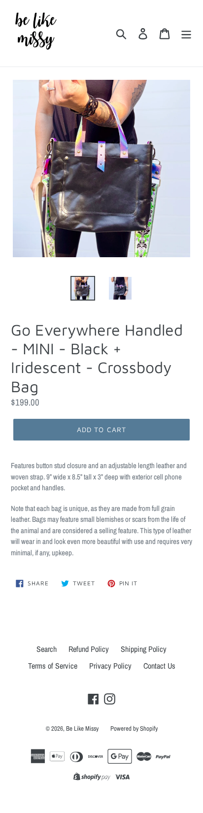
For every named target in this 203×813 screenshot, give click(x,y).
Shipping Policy (144, 649)
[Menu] (186, 33)
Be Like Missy (82, 728)
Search (46, 649)
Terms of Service (52, 665)
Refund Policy (88, 649)
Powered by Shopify (134, 728)
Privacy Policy (110, 665)
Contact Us (159, 665)
